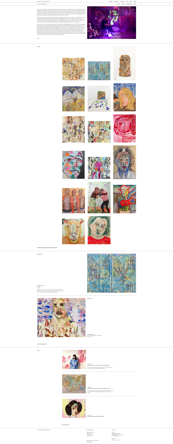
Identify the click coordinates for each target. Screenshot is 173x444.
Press (135, 1)
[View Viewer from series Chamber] (124, 162)
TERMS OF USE (89, 441)
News (127, 1)
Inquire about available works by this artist (47, 247)
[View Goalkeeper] (99, 168)
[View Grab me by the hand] (99, 132)
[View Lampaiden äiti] (73, 231)
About (130, 1)
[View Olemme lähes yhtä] (124, 97)
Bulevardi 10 (114, 432)
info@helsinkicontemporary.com (117, 434)
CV (37, 38)
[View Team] (73, 200)
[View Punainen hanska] (124, 199)
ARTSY (113, 439)
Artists (110, 1)
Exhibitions (116, 1)
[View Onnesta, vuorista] (73, 99)
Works (123, 4)
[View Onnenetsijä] (124, 63)
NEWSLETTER (114, 438)
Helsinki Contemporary (43, 1)
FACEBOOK (119, 439)
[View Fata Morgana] (99, 99)
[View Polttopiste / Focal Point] (99, 230)
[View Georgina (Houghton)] (73, 165)
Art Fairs (122, 1)
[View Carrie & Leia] (124, 128)
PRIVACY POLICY (89, 442)
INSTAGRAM (114, 439)
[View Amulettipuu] (73, 69)
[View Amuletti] (99, 70)
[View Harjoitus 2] (99, 197)
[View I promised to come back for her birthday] (73, 129)
